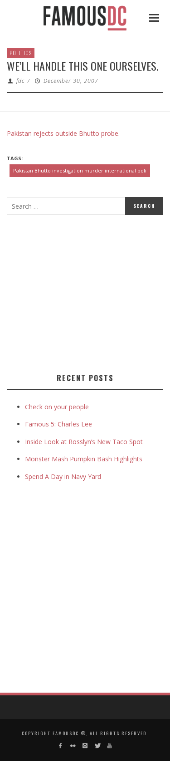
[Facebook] (60, 745)
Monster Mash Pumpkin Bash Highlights (83, 459)
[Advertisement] (83, 292)
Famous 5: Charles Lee (58, 424)
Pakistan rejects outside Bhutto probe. (63, 133)
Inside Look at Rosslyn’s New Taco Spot (84, 441)
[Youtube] (110, 745)
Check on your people (58, 406)
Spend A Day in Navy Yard (63, 476)
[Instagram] (85, 745)
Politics (21, 53)
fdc (20, 81)
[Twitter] (97, 745)
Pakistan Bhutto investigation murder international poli (79, 170)
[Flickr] (72, 745)
